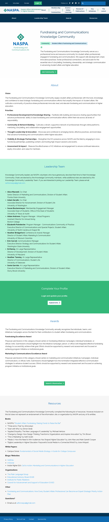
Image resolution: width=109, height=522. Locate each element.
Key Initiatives (92, 10)
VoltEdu (10, 460)
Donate (26, 3)
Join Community (48, 72)
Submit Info (53, 303)
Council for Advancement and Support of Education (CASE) (30, 483)
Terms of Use (21, 519)
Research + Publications (80, 10)
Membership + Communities (56, 10)
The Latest (103, 10)
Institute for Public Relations (18, 480)
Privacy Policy (8, 519)
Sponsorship (42, 519)
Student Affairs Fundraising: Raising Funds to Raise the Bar (37, 423)
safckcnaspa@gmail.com (15, 183)
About (43, 10)
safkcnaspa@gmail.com (25, 503)
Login (37, 3)
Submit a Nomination (54, 383)
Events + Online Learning (68, 10)
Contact (31, 519)
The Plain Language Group (17, 474)
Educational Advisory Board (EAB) (20, 477)
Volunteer (16, 3)
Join (6, 3)
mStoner (10, 463)
